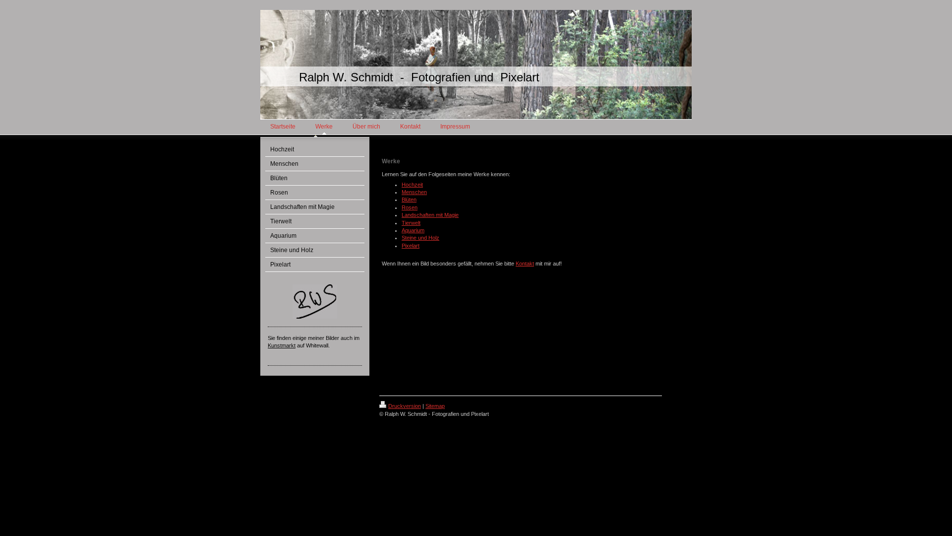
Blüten (409, 199)
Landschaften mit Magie (430, 215)
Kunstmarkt (282, 345)
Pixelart (410, 246)
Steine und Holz (420, 238)
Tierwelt (411, 223)
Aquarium (413, 230)
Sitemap (435, 406)
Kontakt (525, 264)
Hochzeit (412, 185)
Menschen (414, 192)
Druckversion (404, 406)
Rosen (409, 207)
